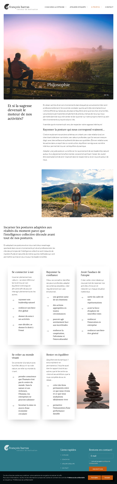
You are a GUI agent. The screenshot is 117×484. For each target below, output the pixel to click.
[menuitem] (56, 7)
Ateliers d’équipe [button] (78, 7)
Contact (109, 7)
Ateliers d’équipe (68, 464)
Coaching (65, 459)
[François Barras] (21, 7)
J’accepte (107, 477)
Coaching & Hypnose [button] (54, 7)
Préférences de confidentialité (76, 477)
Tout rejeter (94, 477)
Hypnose (65, 455)
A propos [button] (95, 7)
